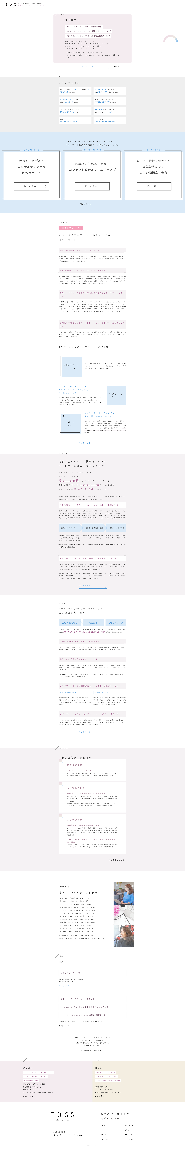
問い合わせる (87, 66)
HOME (103, 1125)
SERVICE (105, 1130)
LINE (73, 1135)
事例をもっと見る (117, 860)
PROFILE (105, 1139)
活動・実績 (128, 1134)
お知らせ (128, 1130)
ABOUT (104, 1134)
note (63, 1135)
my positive (79, 1135)
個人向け (118, 66)
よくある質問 (129, 1139)
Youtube (68, 1135)
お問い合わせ (129, 1125)
